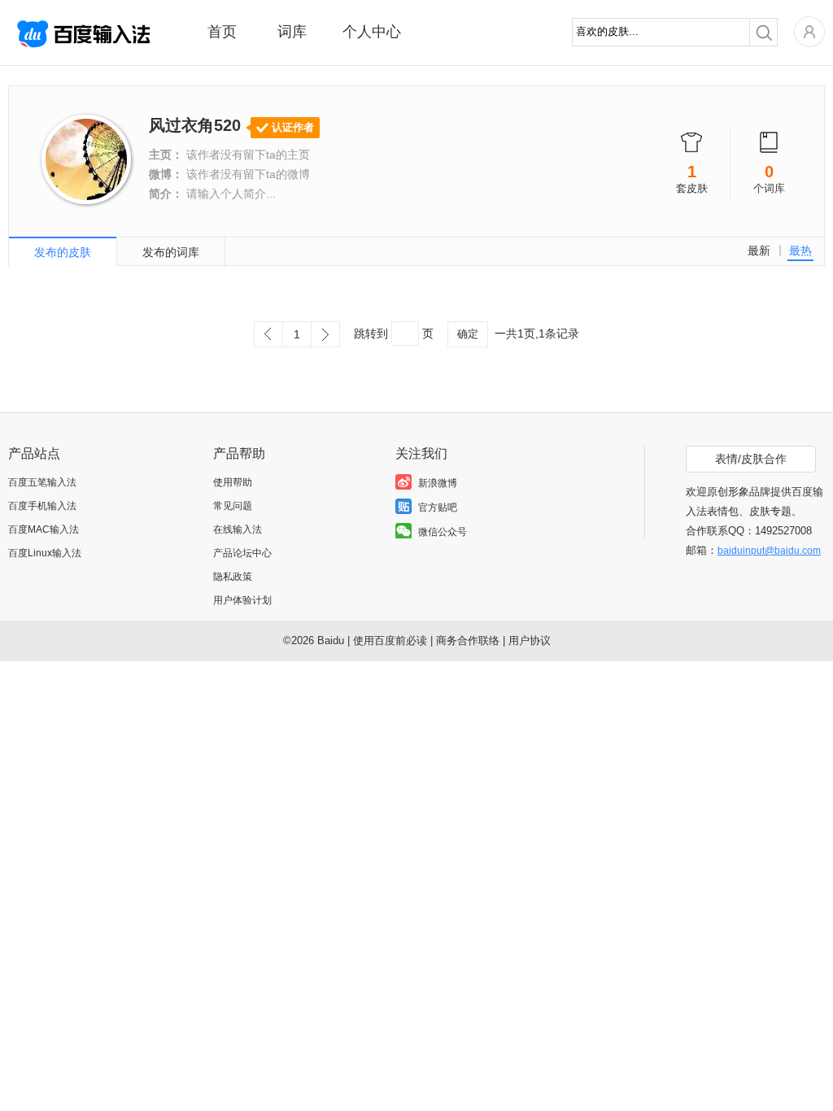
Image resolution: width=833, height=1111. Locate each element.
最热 (800, 250)
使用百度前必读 (390, 640)
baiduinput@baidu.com (769, 550)
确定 (467, 334)
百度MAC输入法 (43, 529)
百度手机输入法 (42, 506)
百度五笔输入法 (42, 482)
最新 (759, 250)
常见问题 (232, 506)
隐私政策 (232, 576)
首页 (222, 32)
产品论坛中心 (242, 553)
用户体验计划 (242, 600)
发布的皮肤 (62, 252)
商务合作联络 (467, 640)
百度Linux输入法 (44, 553)
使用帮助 (232, 482)
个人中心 (371, 32)
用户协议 (529, 640)
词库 (292, 32)
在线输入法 (237, 529)
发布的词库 (170, 252)
